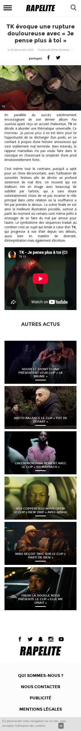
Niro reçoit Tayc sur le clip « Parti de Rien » (40, 555)
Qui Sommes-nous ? (40, 675)
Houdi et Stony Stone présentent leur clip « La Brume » (40, 372)
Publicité (40, 698)
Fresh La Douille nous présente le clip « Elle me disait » (40, 599)
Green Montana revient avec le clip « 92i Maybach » (40, 465)
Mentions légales (40, 709)
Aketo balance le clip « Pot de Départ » (40, 419)
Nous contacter (40, 686)
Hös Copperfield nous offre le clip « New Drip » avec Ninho (40, 510)
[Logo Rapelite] (40, 8)
